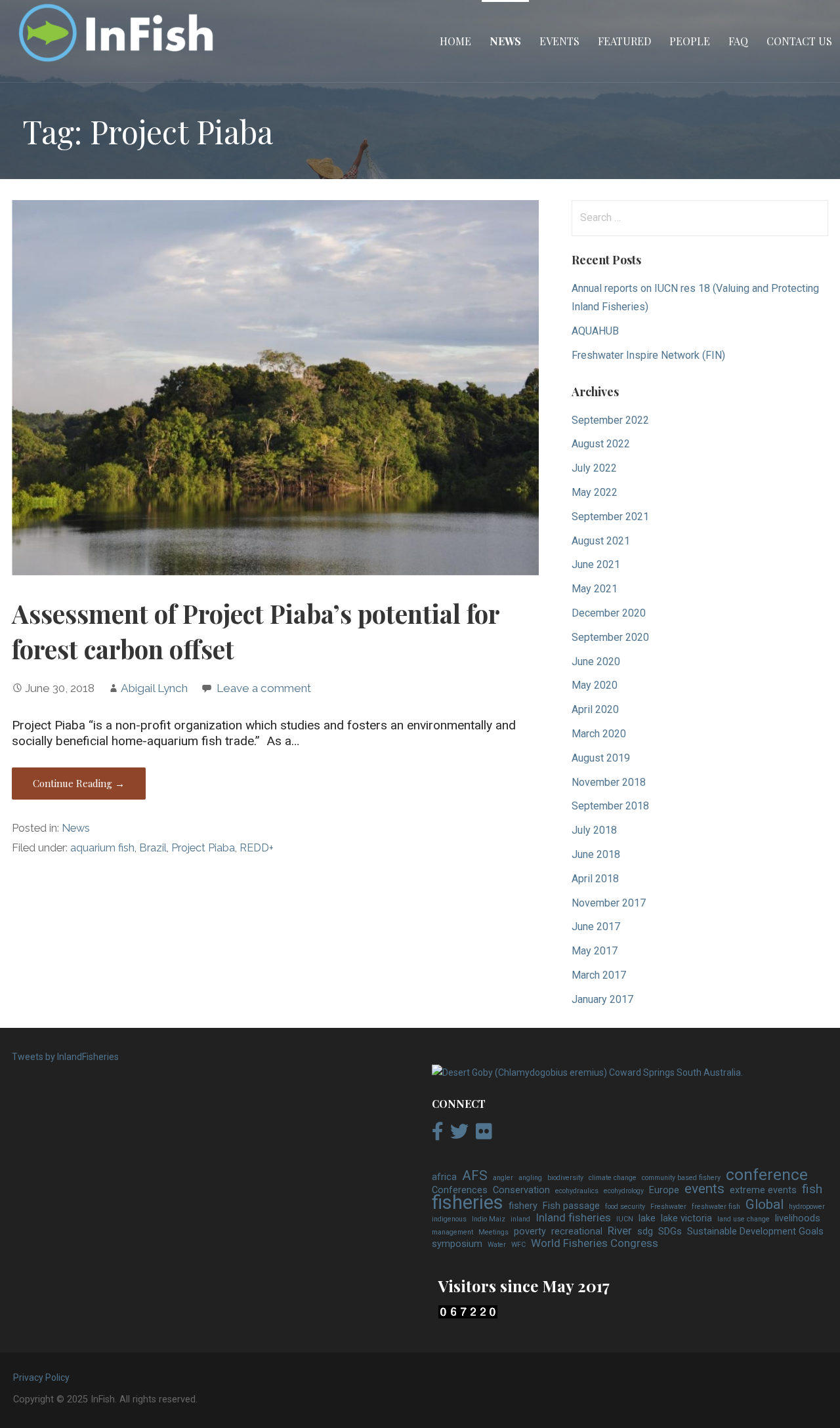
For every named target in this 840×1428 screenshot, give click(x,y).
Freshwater (668, 1206)
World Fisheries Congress (594, 1244)
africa (444, 1177)
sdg (645, 1231)
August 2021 (601, 541)
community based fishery (681, 1177)
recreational (576, 1231)
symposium (457, 1244)
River (620, 1231)
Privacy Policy (41, 1377)
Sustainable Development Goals (755, 1231)
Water (497, 1244)
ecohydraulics (576, 1191)
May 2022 (595, 492)
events (704, 1189)
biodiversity (565, 1177)
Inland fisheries (573, 1218)
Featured (624, 41)
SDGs (670, 1231)
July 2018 (594, 830)
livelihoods (797, 1218)
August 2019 (601, 758)
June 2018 (596, 854)
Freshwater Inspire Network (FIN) (648, 355)
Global (765, 1205)
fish (812, 1189)
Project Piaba (203, 848)
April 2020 (595, 709)
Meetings (493, 1232)
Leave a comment (264, 688)
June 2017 (596, 926)
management (452, 1232)
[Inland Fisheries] (587, 1072)
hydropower (807, 1206)
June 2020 (596, 661)
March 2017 (599, 975)
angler (503, 1177)
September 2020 (610, 637)
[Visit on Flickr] (484, 1135)
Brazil (153, 848)
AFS (475, 1176)
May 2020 (595, 685)
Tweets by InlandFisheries (65, 1056)
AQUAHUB (595, 331)
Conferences (460, 1190)
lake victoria (686, 1218)
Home (455, 41)
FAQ (738, 41)
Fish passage (571, 1206)
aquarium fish (102, 848)
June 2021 (596, 564)
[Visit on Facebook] (438, 1135)
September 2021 (610, 516)
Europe (664, 1190)
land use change (743, 1219)
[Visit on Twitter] (459, 1135)
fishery (523, 1206)
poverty (530, 1231)
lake (647, 1218)
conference (767, 1175)
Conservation (521, 1190)
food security (625, 1206)
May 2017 (595, 951)
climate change (613, 1177)
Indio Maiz (488, 1219)
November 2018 (609, 782)
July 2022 (594, 468)
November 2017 (609, 903)
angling (530, 1177)
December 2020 (609, 613)
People (689, 41)
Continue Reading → (79, 783)
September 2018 (610, 806)
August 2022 (601, 444)
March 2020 (599, 733)
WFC (518, 1244)
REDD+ (257, 848)
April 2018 (595, 878)
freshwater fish (716, 1206)
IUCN (624, 1219)
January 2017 (602, 999)
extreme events (763, 1190)
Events (559, 41)
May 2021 (595, 588)
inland (520, 1219)
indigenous (449, 1219)
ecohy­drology (624, 1191)
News (505, 41)
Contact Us (799, 41)
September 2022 (610, 420)
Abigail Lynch (154, 688)
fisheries (467, 1203)
